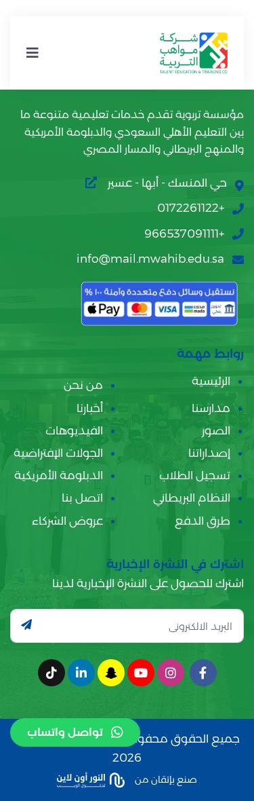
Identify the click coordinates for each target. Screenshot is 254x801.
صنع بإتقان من (165, 779)
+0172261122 (190, 208)
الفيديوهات (74, 430)
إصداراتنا (209, 453)
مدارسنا (211, 408)
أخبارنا (90, 408)
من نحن (83, 385)
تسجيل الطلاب (194, 475)
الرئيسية (211, 381)
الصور (216, 430)
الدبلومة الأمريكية (58, 475)
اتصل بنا (82, 497)
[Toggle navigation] (32, 53)
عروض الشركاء (67, 520)
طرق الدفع (202, 520)
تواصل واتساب (65, 732)
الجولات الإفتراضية (58, 453)
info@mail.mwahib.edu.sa (150, 258)
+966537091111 (184, 233)
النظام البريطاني (191, 497)
